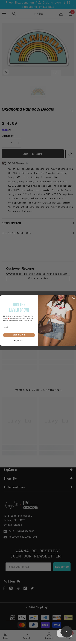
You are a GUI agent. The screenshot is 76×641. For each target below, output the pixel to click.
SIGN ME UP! (19, 335)
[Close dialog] (74, 297)
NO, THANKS (19, 341)
